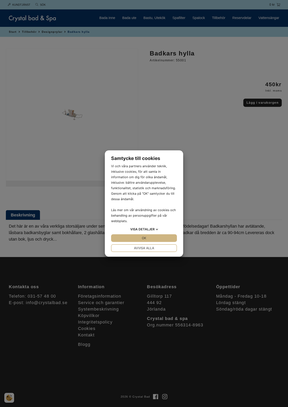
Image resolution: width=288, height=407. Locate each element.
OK (144, 238)
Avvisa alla (144, 248)
